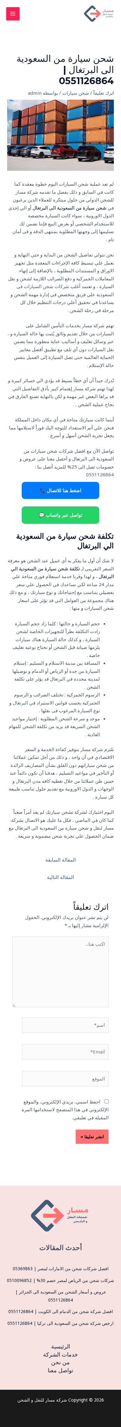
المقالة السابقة (60, 859)
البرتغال (20, 703)
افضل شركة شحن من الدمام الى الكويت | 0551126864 (60, 1311)
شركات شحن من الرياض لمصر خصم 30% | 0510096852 (60, 1280)
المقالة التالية (60, 877)
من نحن (60, 1362)
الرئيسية (60, 1346)
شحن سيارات (75, 93)
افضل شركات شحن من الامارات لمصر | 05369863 (61, 1268)
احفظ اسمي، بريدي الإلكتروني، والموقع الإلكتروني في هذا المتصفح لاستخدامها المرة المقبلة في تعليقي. (65, 1110)
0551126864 (100, 474)
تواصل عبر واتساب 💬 (60, 515)
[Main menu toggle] (13, 13)
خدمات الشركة (60, 1354)
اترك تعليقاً (103, 93)
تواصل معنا (60, 1370)
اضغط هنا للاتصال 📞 (60, 490)
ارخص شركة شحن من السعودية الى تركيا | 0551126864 (60, 1323)
